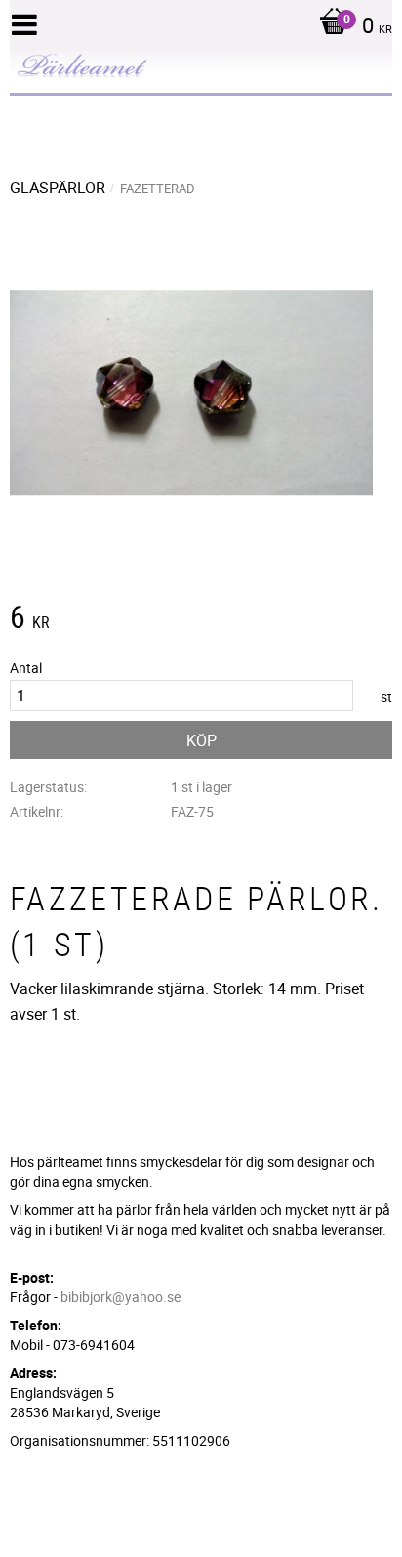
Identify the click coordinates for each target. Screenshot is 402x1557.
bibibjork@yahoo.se (120, 1296)
